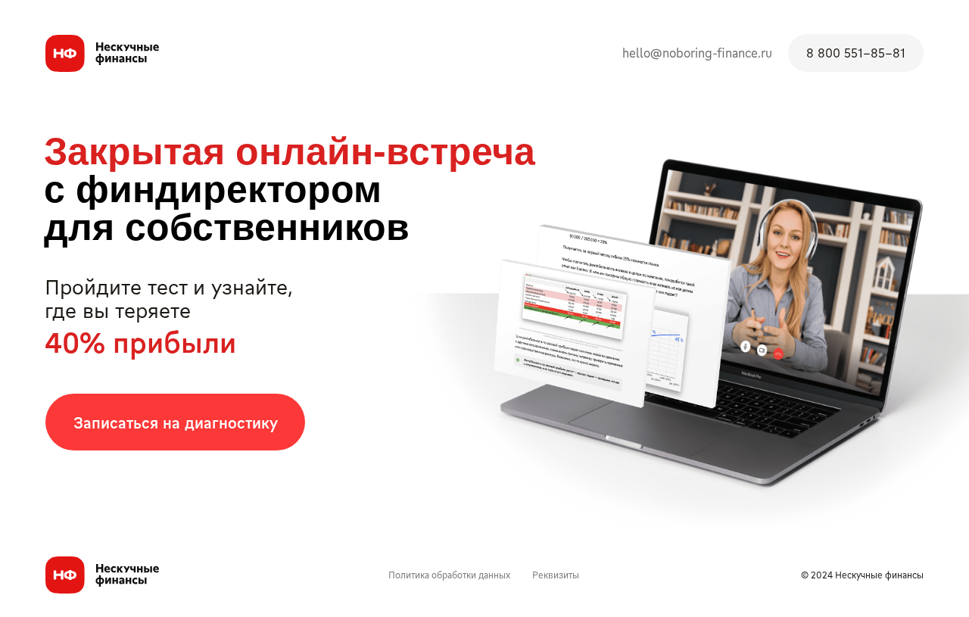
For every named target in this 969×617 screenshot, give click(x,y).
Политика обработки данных (449, 575)
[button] (175, 422)
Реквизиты (555, 575)
